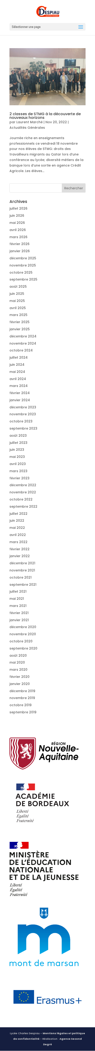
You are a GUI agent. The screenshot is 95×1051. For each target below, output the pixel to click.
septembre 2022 (23, 506)
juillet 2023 (18, 442)
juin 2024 (16, 364)
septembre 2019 (22, 712)
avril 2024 (17, 379)
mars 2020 (18, 669)
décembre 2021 (22, 563)
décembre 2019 (22, 691)
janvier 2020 (19, 684)
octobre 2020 (21, 641)
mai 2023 (17, 456)
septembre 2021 (22, 584)
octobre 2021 (20, 577)
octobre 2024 (21, 350)
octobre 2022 (21, 499)
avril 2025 (17, 308)
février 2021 (19, 613)
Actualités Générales (27, 127)
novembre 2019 (22, 698)
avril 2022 (17, 535)
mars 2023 (18, 471)
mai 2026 (17, 222)
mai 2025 (17, 301)
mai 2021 (16, 598)
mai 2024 (17, 371)
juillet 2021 (18, 591)
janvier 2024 (19, 400)
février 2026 (19, 244)
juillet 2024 (18, 357)
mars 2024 (18, 386)
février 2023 (19, 478)
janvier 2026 (19, 251)
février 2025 (19, 322)
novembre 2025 (22, 265)
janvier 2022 (19, 556)
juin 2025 (16, 293)
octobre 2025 (21, 272)
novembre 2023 (22, 414)
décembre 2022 (22, 485)
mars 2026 (18, 237)
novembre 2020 (22, 634)
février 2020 (19, 676)
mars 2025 (18, 315)
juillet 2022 (18, 513)
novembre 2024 (22, 343)
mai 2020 (17, 662)
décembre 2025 (22, 258)
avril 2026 (17, 230)
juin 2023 (16, 449)
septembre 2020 (23, 648)
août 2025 (18, 286)
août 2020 (18, 655)
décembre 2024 (22, 336)
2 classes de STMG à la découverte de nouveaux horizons (45, 115)
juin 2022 (16, 520)
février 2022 (19, 549)
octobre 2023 (21, 421)
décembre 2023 (22, 407)
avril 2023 (17, 464)
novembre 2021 (22, 570)
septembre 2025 (23, 279)
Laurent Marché (29, 122)
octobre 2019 (20, 705)
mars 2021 (18, 605)
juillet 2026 (18, 208)
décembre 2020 (22, 627)
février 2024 (19, 393)
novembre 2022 (22, 492)
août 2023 (18, 435)
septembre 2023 (23, 428)
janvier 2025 (19, 329)
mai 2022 (17, 527)
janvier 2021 (19, 620)
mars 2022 (18, 542)
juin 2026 (16, 215)
